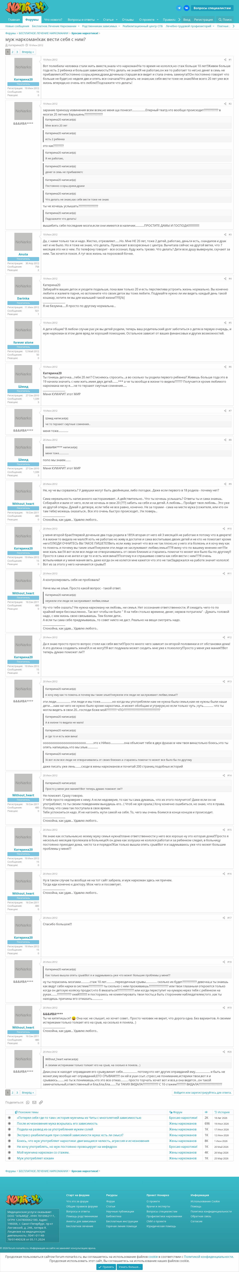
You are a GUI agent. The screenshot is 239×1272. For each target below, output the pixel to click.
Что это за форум (77, 1201)
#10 (229, 528)
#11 (229, 573)
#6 (230, 366)
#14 (229, 775)
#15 (229, 829)
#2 (230, 103)
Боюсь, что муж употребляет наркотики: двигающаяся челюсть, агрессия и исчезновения (83, 1141)
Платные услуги (227, 26)
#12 (229, 637)
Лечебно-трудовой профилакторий (188, 26)
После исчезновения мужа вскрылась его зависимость (57, 1123)
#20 (229, 1051)
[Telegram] (179, 8)
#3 (230, 234)
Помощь (196, 1206)
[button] (97, 19)
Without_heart (23, 504)
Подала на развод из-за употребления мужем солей (55, 1129)
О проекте (146, 20)
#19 (229, 1007)
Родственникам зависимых (99, 26)
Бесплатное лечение (79, 1226)
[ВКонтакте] (187, 8)
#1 (230, 59)
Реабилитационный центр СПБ (143, 26)
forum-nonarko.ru (18, 1248)
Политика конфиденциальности (211, 1211)
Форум (110, 1201)
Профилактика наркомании (164, 1216)
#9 (230, 484)
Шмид (23, 387)
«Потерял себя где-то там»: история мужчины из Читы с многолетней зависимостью (79, 1118)
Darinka (23, 298)
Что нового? (53, 20)
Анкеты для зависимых (81, 1221)
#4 (230, 278)
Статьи (108, 20)
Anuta (23, 254)
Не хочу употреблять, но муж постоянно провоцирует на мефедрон (67, 1147)
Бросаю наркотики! (183, 1118)
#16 (229, 873)
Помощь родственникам (82, 1216)
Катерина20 (16, 45)
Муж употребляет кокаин (35, 1158)
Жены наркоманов (182, 1123)
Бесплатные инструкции (122, 1221)
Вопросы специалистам (212, 8)
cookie (153, 1257)
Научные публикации (120, 1211)
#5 (230, 322)
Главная (14, 20)
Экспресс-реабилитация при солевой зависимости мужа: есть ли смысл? (70, 1135)
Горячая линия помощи (121, 1226)
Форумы (32, 20)
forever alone (23, 342)
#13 (229, 681)
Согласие (196, 1221)
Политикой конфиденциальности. (209, 1257)
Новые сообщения (17, 26)
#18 (229, 962)
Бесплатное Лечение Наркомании (54, 26)
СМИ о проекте (156, 1221)
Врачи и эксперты (158, 1206)
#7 (230, 410)
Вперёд (27, 52)
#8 (230, 440)
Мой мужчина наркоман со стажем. (43, 1152)
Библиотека (113, 1216)
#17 (229, 917)
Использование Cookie (205, 1201)
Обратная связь (201, 1216)
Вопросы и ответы (81, 20)
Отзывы (128, 20)
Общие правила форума (82, 1206)
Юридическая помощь (161, 1226)
